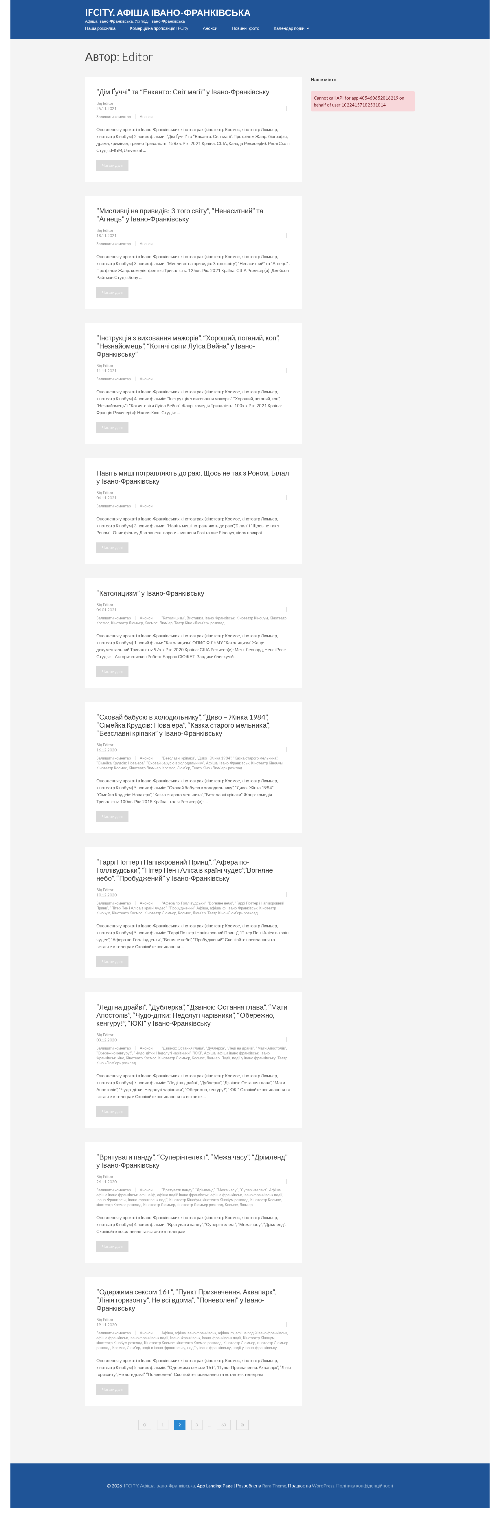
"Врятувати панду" (177, 1190)
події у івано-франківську (255, 1347)
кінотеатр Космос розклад (118, 1204)
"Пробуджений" (181, 908)
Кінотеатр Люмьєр (127, 623)
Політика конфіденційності (364, 1485)
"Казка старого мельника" (255, 758)
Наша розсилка (100, 28)
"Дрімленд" (205, 1190)
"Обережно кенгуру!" (114, 1053)
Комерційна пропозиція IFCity (159, 28)
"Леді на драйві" (240, 1048)
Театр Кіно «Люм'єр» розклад (199, 623)
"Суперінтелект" (253, 1190)
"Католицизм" (173, 618)
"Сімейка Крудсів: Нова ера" (120, 763)
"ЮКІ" (197, 1053)
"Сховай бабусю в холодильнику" (175, 763)
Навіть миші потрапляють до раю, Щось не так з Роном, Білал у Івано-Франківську (192, 477)
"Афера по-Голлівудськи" (183, 903)
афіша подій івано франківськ (183, 1195)
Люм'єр (165, 623)
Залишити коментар (113, 116)
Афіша (212, 763)
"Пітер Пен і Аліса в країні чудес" (138, 908)
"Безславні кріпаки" (178, 758)
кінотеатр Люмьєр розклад (200, 1204)
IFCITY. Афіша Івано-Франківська (168, 12)
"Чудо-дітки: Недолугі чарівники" (162, 1053)
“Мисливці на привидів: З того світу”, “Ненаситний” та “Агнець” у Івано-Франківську (179, 214)
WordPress (323, 1485)
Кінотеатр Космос (111, 768)
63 (223, 1424)
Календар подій (289, 28)
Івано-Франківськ (220, 618)
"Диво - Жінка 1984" (214, 758)
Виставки (195, 618)
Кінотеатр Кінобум (252, 618)
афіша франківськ (226, 1195)
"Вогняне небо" (220, 903)
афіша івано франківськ (238, 1053)
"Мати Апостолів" (271, 1048)
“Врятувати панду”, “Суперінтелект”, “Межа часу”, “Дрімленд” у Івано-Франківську (192, 1161)
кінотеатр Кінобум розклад (226, 1199)
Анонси (210, 28)
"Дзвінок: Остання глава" (182, 1048)
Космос (151, 623)
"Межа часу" (227, 1190)
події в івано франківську (163, 1347)
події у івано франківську (254, 1058)
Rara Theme (274, 1485)
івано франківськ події (263, 1195)
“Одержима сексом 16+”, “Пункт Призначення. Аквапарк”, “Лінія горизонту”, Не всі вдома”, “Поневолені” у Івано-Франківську (186, 1299)
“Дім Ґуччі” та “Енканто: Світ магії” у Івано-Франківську (182, 91)
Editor (108, 103)
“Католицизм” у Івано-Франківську (150, 593)
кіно (120, 1058)
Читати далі (112, 165)
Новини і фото (245, 28)
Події (225, 1058)
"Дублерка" (215, 1048)
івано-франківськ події (148, 1199)
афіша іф (218, 908)
